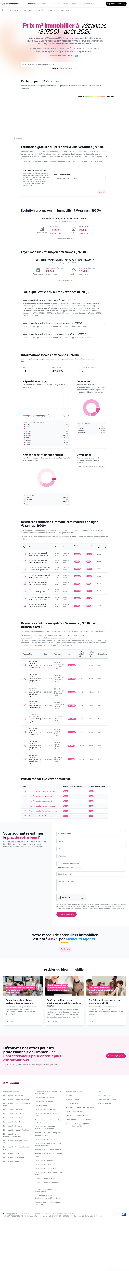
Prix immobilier (14, 10)
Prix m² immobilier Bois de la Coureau (42, 791)
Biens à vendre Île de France (13, 1095)
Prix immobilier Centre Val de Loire (48, 1150)
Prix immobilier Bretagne (44, 1160)
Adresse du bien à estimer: (61, 175)
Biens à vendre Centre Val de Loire (16, 1099)
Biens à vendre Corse (11, 1153)
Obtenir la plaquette (116, 1056)
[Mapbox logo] (18, 138)
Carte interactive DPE (74, 1111)
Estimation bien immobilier (45, 1097)
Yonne (50, 10)
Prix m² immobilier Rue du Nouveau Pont (43, 811)
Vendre (56, 4)
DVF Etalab (83, 631)
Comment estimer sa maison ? (46, 1179)
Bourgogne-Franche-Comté (33, 10)
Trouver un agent (69, 4)
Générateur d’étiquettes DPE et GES (79, 1119)
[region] (64, 117)
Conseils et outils (86, 4)
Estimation (31, 4)
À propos (69, 1095)
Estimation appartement (44, 1101)
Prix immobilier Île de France (45, 1109)
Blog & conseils (72, 1103)
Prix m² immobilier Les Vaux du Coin (41, 796)
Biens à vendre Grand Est (12, 1118)
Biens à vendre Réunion (12, 1161)
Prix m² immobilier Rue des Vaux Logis (42, 806)
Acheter (44, 4)
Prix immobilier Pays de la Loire (46, 1168)
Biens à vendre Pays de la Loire (15, 1122)
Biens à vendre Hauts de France (15, 1114)
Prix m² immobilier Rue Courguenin (41, 816)
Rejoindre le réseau (114, 4)
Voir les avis (65, 949)
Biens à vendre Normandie (13, 1110)
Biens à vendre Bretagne (12, 1126)
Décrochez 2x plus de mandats (77, 1115)
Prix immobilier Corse (43, 1164)
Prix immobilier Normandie (45, 1139)
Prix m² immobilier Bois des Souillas (41, 801)
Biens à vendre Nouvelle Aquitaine (16, 1130)
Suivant (101, 192)
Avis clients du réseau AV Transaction (80, 1107)
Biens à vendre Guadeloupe (13, 1157)
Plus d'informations (96, 631)
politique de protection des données (115, 908)
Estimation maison (42, 1105)
